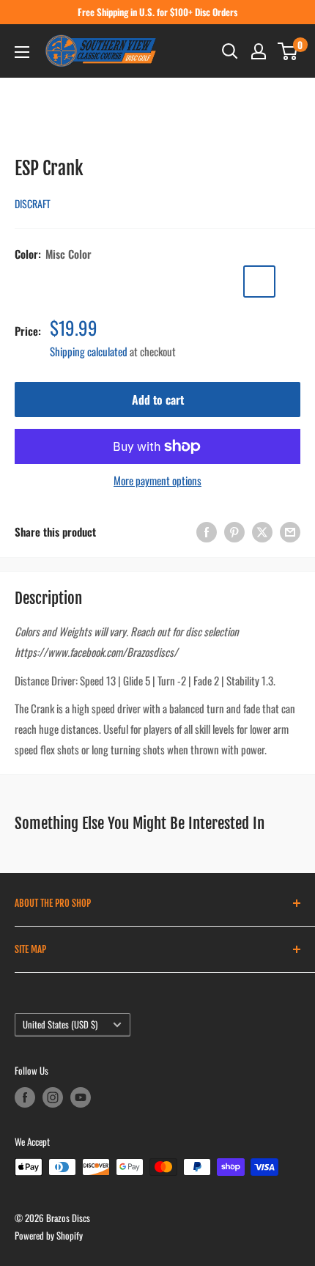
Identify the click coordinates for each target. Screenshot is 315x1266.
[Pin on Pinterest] (234, 531)
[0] (288, 51)
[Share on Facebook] (206, 531)
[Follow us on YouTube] (80, 1097)
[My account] (258, 51)
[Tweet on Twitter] (262, 531)
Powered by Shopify (49, 1235)
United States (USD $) (60, 1024)
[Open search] (230, 51)
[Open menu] (22, 52)
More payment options (157, 480)
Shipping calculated (88, 351)
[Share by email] (290, 531)
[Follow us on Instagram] (52, 1097)
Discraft (33, 203)
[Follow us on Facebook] (25, 1097)
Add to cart (158, 399)
